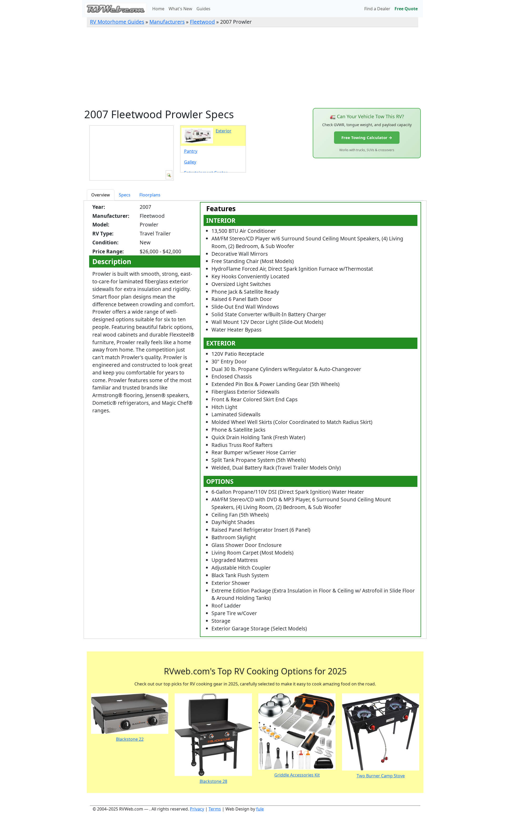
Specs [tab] (124, 195)
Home (158, 9)
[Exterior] (169, 175)
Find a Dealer (377, 9)
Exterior (223, 131)
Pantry (190, 151)
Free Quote (406, 9)
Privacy (197, 809)
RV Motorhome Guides (117, 21)
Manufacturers (167, 21)
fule (260, 809)
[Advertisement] (252, 67)
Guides (203, 9)
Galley (190, 162)
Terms (215, 809)
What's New (180, 9)
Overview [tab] (100, 195)
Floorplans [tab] (149, 195)
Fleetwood (202, 21)
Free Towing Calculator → (366, 137)
